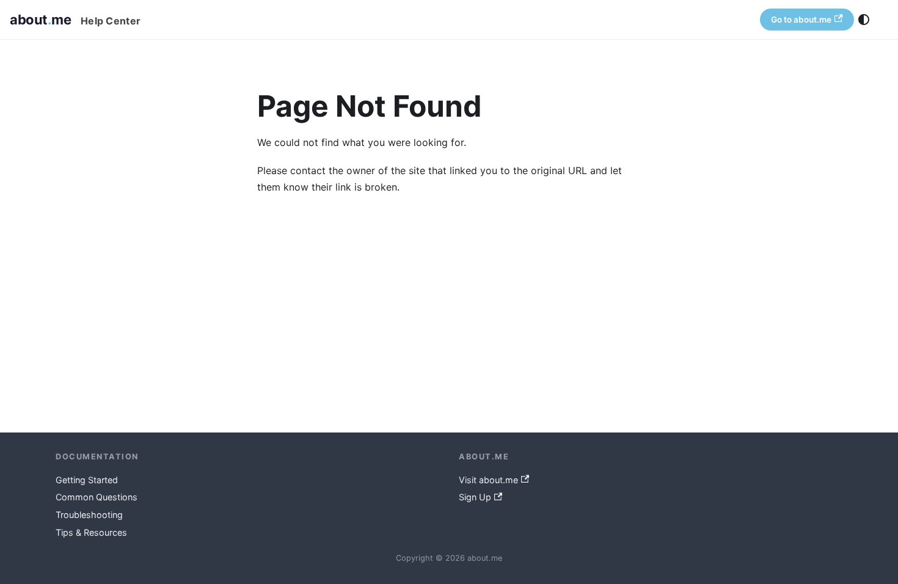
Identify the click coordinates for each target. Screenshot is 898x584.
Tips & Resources (91, 532)
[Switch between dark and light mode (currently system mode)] (864, 19)
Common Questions (96, 497)
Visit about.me (488, 480)
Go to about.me (801, 19)
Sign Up (475, 497)
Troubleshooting (89, 514)
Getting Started (87, 480)
